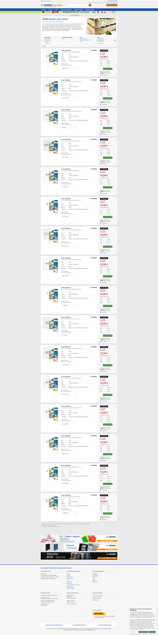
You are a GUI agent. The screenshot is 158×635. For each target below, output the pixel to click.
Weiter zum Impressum (71, 604)
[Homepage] (53, 5)
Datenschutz (69, 581)
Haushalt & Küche (78, 9)
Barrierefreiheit (70, 586)
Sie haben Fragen (91, 2)
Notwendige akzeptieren (143, 631)
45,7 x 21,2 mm (47, 38)
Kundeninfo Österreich (97, 597)
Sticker (50, 9)
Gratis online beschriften (66, 65)
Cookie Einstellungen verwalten (73, 584)
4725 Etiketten (100, 41)
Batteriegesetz (70, 583)
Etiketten (44, 9)
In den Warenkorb (107, 68)
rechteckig (82, 38)
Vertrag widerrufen (113, 2)
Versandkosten (102, 2)
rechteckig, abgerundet (84, 40)
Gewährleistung (70, 578)
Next (115, 40)
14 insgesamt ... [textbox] (100, 43)
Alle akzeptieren (152, 631)
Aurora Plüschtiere (89, 9)
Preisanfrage (104, 74)
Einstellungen (132, 631)
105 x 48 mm (47, 40)
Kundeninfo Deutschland (98, 595)
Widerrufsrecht (70, 576)
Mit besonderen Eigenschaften (61, 15)
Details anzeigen (64, 63)
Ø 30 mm (46, 41)
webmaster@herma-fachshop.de (47, 602)
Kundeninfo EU (96, 600)
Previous (42, 40)
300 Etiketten (100, 38)
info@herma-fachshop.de (53, 598)
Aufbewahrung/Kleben (66, 9)
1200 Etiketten (100, 40)
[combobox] (78, 5)
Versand (107, 59)
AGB (67, 580)
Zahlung (68, 575)
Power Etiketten (70, 51)
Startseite (43, 15)
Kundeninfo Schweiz (97, 598)
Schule (56, 9)
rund (63, 38)
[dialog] (143, 620)
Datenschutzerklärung (134, 629)
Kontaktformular (44, 605)
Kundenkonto (97, 2)
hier (88, 523)
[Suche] (90, 5)
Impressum (108, 2)
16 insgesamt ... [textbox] (48, 43)
